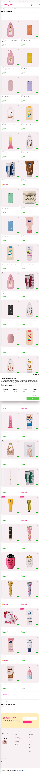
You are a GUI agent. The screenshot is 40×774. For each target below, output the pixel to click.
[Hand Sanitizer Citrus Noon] (29, 57)
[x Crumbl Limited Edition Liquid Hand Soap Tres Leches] (10, 281)
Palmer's (22, 431)
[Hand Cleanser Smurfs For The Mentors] (29, 337)
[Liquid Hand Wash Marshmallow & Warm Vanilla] (10, 449)
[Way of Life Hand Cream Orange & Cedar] (10, 505)
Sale (29, 737)
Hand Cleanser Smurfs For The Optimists (9, 264)
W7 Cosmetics (4, 515)
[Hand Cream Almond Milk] (29, 197)
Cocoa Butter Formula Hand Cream (27, 432)
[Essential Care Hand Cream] (29, 617)
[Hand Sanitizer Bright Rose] (10, 85)
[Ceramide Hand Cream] (10, 169)
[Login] (34, 4)
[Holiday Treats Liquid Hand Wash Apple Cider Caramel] (10, 365)
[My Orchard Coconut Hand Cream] (10, 589)
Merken (30, 750)
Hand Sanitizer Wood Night (6, 320)
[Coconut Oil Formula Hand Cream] (10, 673)
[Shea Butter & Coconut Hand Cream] (29, 505)
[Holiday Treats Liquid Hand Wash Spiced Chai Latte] (29, 309)
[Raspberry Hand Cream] (10, 561)
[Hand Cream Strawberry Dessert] (29, 673)
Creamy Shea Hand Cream (25, 572)
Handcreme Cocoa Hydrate (25, 180)
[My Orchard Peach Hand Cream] (29, 533)
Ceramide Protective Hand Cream (27, 404)
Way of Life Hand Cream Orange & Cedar (9, 516)
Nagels (30, 747)
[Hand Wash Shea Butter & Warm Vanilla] (10, 113)
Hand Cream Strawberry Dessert (26, 684)
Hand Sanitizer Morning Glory (7, 236)
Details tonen (34, 395)
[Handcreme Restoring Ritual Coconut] (29, 365)
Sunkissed (3, 151)
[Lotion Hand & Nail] (10, 645)
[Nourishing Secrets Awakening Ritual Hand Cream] (29, 253)
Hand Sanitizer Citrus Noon (25, 68)
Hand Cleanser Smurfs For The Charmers (28, 124)
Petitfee (3, 627)
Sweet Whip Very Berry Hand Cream (8, 432)
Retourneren (17, 737)
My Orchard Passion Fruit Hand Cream (27, 600)
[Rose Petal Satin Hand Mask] (10, 617)
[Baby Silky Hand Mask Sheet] (29, 449)
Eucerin (22, 655)
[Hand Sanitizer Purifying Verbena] (10, 197)
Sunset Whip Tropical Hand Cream (8, 152)
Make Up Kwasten (31, 740)
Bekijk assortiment (1, 4)
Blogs (30, 751)
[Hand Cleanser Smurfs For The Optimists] (10, 253)
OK (32, 398)
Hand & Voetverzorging (12, 8)
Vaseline (22, 179)
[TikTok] (8, 738)
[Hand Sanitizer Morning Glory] (10, 225)
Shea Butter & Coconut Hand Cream (27, 516)
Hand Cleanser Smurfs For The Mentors (28, 348)
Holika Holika (23, 459)
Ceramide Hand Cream (6, 180)
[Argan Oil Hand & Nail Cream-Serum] (10, 533)
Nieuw (30, 735)
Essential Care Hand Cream (25, 628)
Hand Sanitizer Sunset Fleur (26, 40)
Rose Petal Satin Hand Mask (7, 628)
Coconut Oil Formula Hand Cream (7, 684)
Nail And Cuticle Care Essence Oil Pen (8, 488)
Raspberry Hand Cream (6, 572)
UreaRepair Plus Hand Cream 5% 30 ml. (27, 656)
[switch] (15, 391)
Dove (3, 39)
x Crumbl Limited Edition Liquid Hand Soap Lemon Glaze (9, 69)
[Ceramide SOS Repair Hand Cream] (29, 281)
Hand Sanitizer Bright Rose (6, 96)
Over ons (16, 734)
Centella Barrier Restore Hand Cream (27, 488)
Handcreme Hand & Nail (25, 236)
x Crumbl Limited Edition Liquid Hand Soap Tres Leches (10, 293)
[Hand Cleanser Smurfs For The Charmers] (29, 113)
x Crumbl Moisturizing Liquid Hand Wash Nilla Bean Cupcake (10, 41)
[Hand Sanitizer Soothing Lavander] (29, 85)
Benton (22, 515)
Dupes (30, 748)
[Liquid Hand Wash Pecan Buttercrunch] (29, 141)
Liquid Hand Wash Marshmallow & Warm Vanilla (10, 460)
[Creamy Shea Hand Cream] (29, 561)
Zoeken (31, 5)
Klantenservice (17, 731)
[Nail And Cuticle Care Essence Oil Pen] (10, 477)
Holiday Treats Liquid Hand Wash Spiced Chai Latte (28, 321)
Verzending (16, 735)
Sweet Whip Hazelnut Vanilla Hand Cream (9, 404)
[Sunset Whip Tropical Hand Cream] (10, 141)
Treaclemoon (4, 571)
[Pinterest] (2, 738)
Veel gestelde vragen (18, 741)
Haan (22, 39)
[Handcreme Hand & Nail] (29, 225)
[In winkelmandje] (37, 36)
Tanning (30, 745)
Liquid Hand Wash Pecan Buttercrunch (27, 152)
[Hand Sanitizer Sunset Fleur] (29, 29)
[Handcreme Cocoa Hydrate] (29, 169)
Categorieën (31, 731)
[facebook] (6, 738)
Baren (3, 487)
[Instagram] (1, 738)
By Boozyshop (31, 734)
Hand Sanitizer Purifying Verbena (8, 208)
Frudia (22, 543)
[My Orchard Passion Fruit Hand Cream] (29, 589)
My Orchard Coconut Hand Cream (8, 600)
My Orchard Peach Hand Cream (26, 544)
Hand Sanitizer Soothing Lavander (27, 96)
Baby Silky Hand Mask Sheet (26, 460)
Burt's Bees (23, 207)
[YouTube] (4, 738)
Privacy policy (17, 740)
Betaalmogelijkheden (18, 738)
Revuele (3, 179)
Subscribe (27, 722)
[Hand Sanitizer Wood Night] (10, 309)
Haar (29, 744)
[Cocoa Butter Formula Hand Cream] (29, 421)
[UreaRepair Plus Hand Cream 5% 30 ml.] (29, 645)
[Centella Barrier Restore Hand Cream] (29, 477)
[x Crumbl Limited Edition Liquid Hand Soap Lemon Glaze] (10, 57)
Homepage (2, 8)
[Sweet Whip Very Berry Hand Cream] (10, 421)
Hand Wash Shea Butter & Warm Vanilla (9, 124)
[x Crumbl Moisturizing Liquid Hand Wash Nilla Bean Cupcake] (10, 29)
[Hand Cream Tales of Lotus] (10, 337)
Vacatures (16, 744)
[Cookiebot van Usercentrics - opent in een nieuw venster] (34, 375)
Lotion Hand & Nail (5, 656)
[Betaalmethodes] (8, 770)
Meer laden (5, 694)
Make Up (30, 738)
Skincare (6, 8)
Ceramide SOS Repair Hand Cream (27, 292)
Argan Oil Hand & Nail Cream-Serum (8, 544)
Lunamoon (22, 683)
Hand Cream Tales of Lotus (6, 348)
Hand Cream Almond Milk (25, 208)
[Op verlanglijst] (18, 21)
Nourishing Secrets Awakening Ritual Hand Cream (28, 265)
